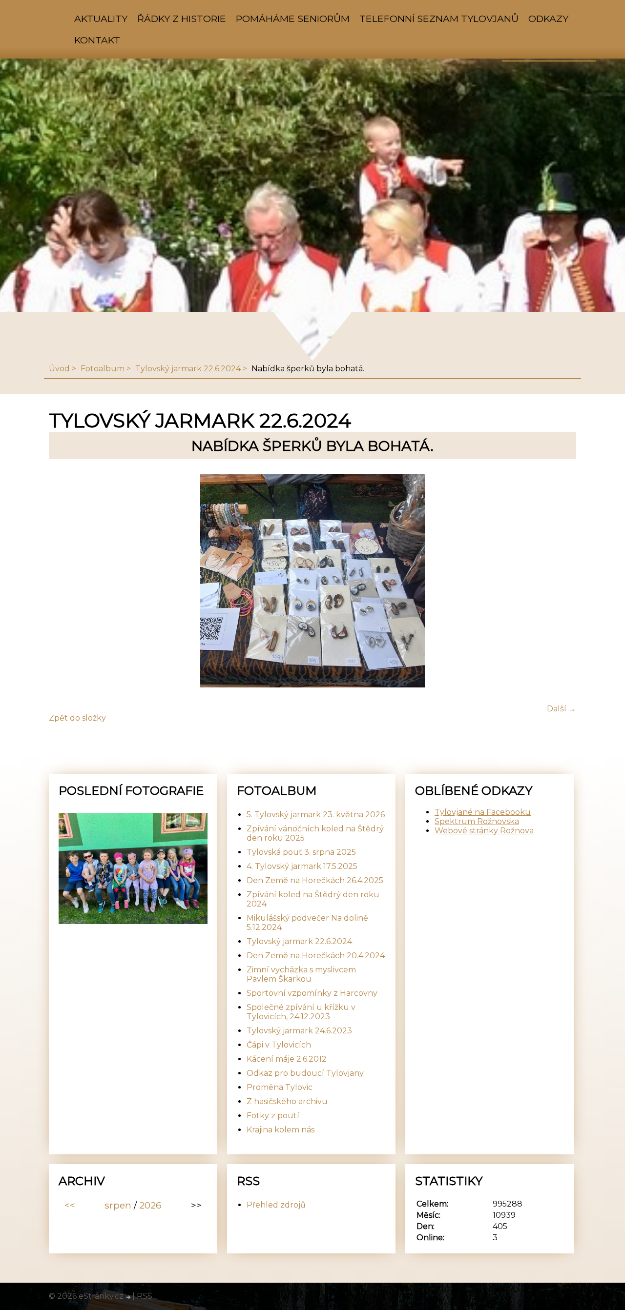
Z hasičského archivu (287, 1101)
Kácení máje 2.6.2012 (287, 1059)
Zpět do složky (77, 718)
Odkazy (548, 18)
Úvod (59, 368)
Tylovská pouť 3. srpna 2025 (301, 852)
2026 (150, 1205)
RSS (144, 1296)
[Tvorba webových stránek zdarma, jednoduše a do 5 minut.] (128, 1297)
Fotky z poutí (273, 1115)
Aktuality (100, 18)
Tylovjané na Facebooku (483, 812)
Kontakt (97, 40)
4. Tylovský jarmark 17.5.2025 (302, 866)
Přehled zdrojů (276, 1204)
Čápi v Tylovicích (279, 1044)
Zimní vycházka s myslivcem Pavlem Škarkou (301, 974)
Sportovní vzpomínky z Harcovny (312, 993)
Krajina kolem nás (280, 1129)
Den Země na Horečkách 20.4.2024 (316, 955)
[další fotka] (560, 581)
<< (69, 1205)
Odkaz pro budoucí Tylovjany (305, 1073)
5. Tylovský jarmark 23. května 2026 (316, 814)
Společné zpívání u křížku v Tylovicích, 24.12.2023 (301, 1012)
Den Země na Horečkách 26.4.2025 (315, 880)
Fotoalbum (103, 368)
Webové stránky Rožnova (484, 830)
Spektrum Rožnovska (477, 821)
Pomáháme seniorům (293, 18)
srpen (117, 1205)
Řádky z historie (181, 18)
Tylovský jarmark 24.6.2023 (299, 1030)
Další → (561, 708)
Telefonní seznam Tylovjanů (439, 18)
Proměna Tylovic (279, 1087)
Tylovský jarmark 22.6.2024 (188, 368)
